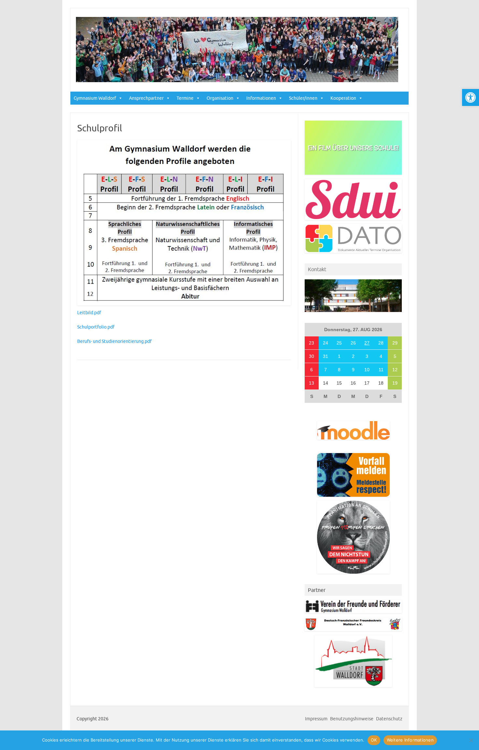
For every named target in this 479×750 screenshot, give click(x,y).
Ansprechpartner (146, 98)
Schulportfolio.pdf (95, 327)
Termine (185, 98)
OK (374, 740)
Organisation (220, 98)
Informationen (261, 98)
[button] (470, 97)
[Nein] (471, 740)
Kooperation (343, 98)
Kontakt (317, 269)
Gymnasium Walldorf (95, 98)
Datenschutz (389, 718)
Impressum (316, 718)
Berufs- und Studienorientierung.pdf (114, 341)
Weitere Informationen (410, 740)
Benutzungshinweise (351, 718)
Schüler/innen (303, 98)
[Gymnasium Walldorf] (237, 80)
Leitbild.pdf (89, 312)
